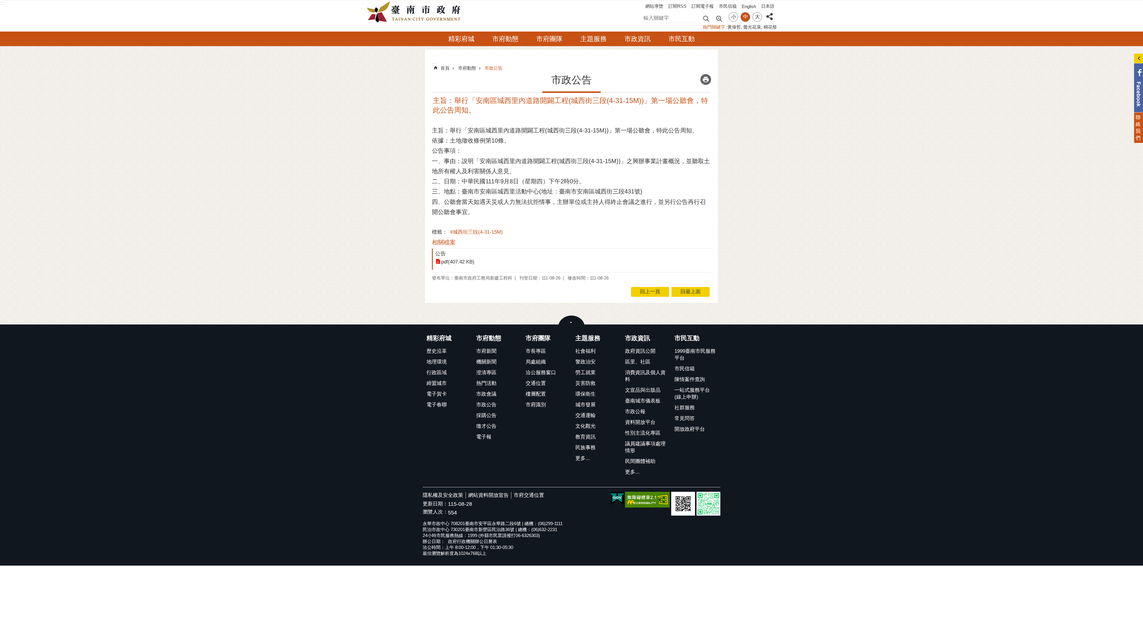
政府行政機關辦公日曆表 (472, 541)
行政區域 (437, 372)
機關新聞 (486, 362)
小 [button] (733, 17)
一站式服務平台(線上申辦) (692, 393)
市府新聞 (486, 351)
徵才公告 (486, 426)
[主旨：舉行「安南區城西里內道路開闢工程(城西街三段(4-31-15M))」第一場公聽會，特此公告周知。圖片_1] (683, 504)
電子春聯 (437, 405)
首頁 (445, 68)
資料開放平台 (640, 422)
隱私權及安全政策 (443, 495)
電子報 (483, 437)
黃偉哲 (734, 26)
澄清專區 (486, 372)
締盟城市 (437, 383)
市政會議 (486, 394)
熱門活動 (486, 383)
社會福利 (585, 351)
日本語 (768, 6)
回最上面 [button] (690, 291)
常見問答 (684, 418)
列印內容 (705, 79)
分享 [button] (769, 13)
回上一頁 (650, 291)
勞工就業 (585, 372)
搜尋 (646, 17)
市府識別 (536, 405)
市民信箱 (728, 6)
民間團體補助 (640, 461)
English (749, 6)
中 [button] (745, 17)
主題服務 (593, 39)
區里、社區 (637, 362)
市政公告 (493, 68)
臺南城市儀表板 (642, 401)
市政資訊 (637, 39)
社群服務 (684, 408)
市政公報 (635, 411)
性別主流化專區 (642, 433)
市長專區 (536, 351)
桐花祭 (770, 26)
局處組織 (536, 362)
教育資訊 (585, 437)
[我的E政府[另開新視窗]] (617, 498)
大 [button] (757, 17)
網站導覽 (654, 6)
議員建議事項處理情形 (645, 447)
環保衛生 (585, 394)
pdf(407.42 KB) (457, 262)
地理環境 (437, 362)
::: (2, 3)
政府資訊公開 (640, 351)
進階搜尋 (719, 18)
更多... (582, 458)
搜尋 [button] (706, 18)
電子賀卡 (437, 394)
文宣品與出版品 (642, 390)
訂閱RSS (677, 6)
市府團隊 (549, 39)
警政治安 (585, 362)
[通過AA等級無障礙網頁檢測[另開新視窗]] (647, 500)
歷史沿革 (437, 351)
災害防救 (585, 383)
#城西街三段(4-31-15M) (476, 232)
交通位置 (536, 383)
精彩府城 (461, 39)
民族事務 (585, 447)
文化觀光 (585, 426)
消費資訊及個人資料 (645, 376)
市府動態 (505, 39)
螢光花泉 (752, 26)
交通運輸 (585, 415)
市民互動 (682, 39)
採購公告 (486, 415)
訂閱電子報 (702, 6)
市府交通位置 (529, 495)
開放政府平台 (689, 429)
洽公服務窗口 (541, 372)
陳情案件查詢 (689, 379)
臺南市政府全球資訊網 (415, 12)
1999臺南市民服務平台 (695, 354)
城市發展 (585, 405)
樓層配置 (536, 394)
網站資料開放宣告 (488, 495)
